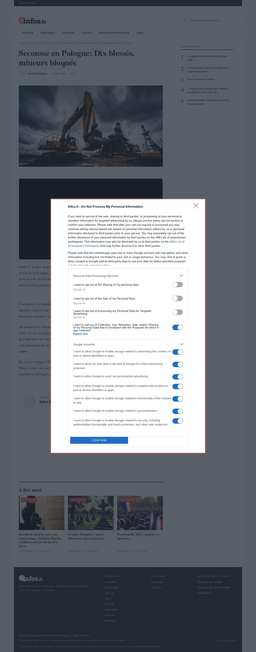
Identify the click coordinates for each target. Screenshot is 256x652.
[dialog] (128, 326)
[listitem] (128, 276)
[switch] (177, 284)
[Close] (197, 207)
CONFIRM (99, 440)
